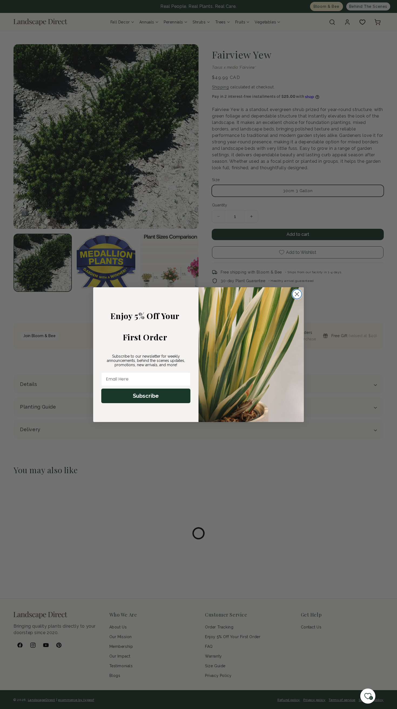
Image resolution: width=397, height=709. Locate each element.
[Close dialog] (297, 294)
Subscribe (146, 396)
